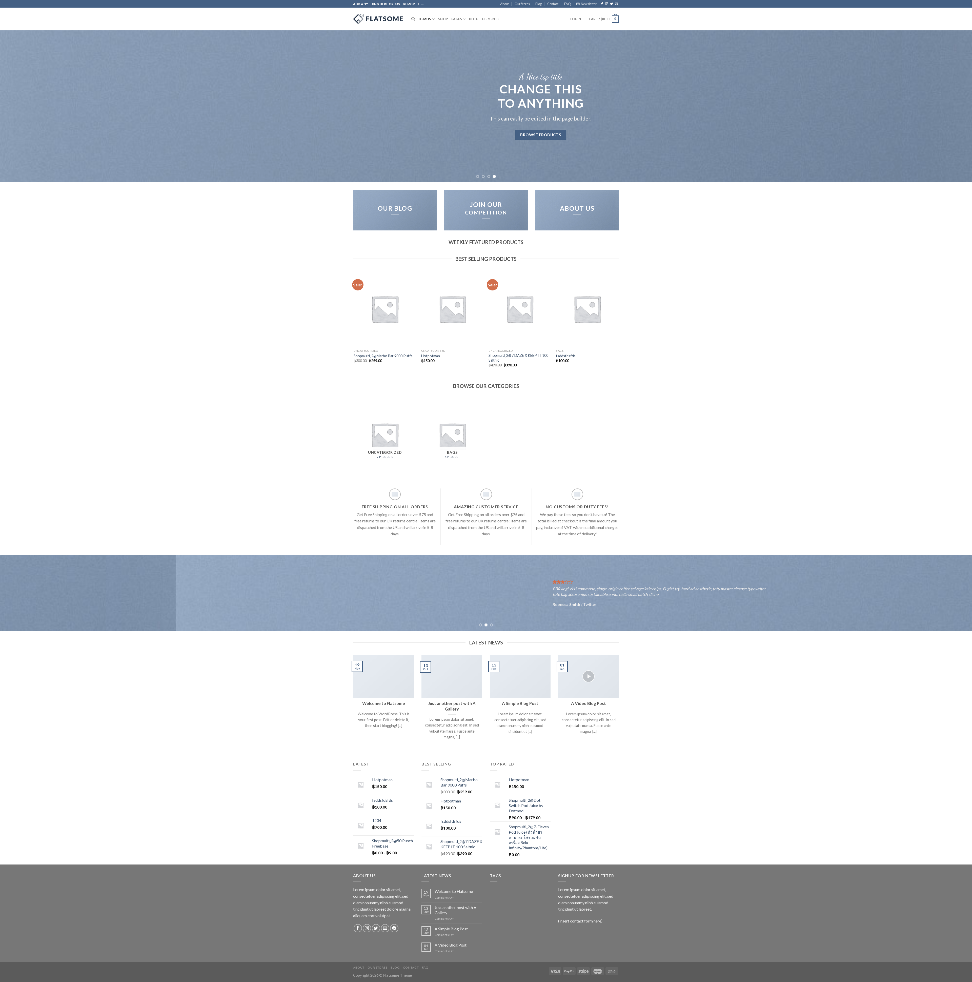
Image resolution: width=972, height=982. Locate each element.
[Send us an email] (616, 4)
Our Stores (522, 4)
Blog (538, 4)
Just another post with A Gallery (452, 706)
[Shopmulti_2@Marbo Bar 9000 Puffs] (385, 308)
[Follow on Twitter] (611, 4)
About (504, 4)
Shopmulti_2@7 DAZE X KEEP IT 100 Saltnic (518, 357)
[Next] (946, 106)
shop (443, 19)
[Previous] (25, 106)
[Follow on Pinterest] (394, 928)
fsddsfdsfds (566, 356)
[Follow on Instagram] (606, 4)
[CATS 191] (378, 19)
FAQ (567, 4)
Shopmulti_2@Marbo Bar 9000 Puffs (383, 356)
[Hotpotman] (452, 308)
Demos (425, 19)
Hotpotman (430, 356)
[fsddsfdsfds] (587, 308)
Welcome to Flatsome (383, 703)
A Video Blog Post (588, 703)
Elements (490, 19)
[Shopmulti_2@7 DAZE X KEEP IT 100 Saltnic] (520, 308)
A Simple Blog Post (520, 703)
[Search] (413, 19)
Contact (552, 4)
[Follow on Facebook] (601, 4)
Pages (456, 19)
